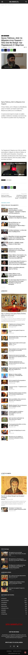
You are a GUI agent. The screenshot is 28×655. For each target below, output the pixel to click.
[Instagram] (14, 646)
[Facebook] (2, 50)
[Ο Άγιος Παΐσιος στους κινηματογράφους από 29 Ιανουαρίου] (4, 275)
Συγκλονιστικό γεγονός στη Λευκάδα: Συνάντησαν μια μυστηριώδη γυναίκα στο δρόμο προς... (18, 356)
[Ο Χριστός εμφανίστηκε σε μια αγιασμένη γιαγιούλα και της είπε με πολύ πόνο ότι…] (4, 363)
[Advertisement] (14, 21)
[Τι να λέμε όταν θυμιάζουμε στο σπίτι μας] (4, 432)
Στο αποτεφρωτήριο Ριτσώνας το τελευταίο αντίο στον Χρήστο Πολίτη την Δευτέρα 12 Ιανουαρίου (17, 263)
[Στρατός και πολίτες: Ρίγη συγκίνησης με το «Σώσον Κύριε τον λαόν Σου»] (4, 250)
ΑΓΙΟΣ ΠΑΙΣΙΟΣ (8, 180)
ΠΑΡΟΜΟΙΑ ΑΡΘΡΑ (5, 202)
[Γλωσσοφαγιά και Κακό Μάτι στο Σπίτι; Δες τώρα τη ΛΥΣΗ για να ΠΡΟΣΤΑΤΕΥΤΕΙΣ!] (4, 426)
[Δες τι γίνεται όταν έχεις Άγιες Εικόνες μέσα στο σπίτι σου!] (14, 303)
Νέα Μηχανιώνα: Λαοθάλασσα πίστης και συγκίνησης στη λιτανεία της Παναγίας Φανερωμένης (17, 566)
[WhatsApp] (11, 50)
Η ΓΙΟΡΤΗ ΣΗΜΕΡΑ (6, 473)
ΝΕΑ (6, 4)
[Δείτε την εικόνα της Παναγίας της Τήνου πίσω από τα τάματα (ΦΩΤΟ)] (4, 419)
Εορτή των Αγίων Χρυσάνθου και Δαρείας (6, 196)
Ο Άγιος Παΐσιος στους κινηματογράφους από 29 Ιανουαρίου (15, 275)
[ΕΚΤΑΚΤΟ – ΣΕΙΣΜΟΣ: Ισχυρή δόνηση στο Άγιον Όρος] (4, 244)
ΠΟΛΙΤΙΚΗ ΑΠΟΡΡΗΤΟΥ (17, 651)
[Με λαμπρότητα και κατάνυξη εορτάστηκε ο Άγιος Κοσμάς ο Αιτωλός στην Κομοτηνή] (4, 554)
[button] (26, 1)
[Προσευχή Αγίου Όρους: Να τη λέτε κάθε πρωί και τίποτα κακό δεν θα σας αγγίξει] (4, 338)
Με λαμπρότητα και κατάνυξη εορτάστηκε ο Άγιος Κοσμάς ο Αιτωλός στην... (17, 554)
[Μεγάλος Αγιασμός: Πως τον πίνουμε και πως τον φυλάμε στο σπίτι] (4, 407)
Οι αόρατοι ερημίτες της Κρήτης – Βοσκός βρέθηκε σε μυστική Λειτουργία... (16, 413)
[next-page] (4, 287)
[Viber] (8, 50)
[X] (5, 50)
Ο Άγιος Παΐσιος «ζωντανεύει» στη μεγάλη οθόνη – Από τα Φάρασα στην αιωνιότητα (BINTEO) (17, 256)
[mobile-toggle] (2, 1)
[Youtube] (17, 646)
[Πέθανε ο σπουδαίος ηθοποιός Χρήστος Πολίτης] (4, 269)
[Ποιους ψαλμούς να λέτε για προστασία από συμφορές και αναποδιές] (4, 350)
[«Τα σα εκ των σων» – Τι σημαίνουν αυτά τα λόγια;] (4, 388)
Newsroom (5, 47)
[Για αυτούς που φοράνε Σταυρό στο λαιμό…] (4, 332)
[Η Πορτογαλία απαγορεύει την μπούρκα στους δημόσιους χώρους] (4, 218)
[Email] (14, 50)
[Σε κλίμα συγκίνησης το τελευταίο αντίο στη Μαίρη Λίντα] (4, 231)
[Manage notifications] (25, 652)
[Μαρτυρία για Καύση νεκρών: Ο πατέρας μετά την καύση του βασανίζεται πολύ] (4, 394)
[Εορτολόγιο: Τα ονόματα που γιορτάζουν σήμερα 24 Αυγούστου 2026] (4, 509)
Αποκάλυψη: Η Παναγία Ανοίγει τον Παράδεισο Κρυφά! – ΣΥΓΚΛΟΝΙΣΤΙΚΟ (21, 197)
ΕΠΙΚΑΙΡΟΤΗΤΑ (10, 4)
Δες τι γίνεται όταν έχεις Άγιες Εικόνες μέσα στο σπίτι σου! (13, 314)
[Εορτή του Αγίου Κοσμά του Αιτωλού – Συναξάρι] (14, 485)
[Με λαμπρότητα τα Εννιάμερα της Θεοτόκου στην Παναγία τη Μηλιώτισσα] (4, 560)
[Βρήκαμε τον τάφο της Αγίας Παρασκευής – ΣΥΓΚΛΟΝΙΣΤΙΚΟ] (4, 376)
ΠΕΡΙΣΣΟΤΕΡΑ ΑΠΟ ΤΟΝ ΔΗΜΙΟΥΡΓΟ (9, 205)
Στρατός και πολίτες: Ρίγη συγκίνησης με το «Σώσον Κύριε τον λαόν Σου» (16, 250)
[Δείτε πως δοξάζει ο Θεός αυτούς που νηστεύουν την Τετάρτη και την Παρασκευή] (4, 400)
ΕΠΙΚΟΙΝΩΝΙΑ (9, 651)
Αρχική (2, 4)
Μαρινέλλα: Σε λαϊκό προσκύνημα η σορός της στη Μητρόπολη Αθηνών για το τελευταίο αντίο (17, 238)
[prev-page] (2, 287)
